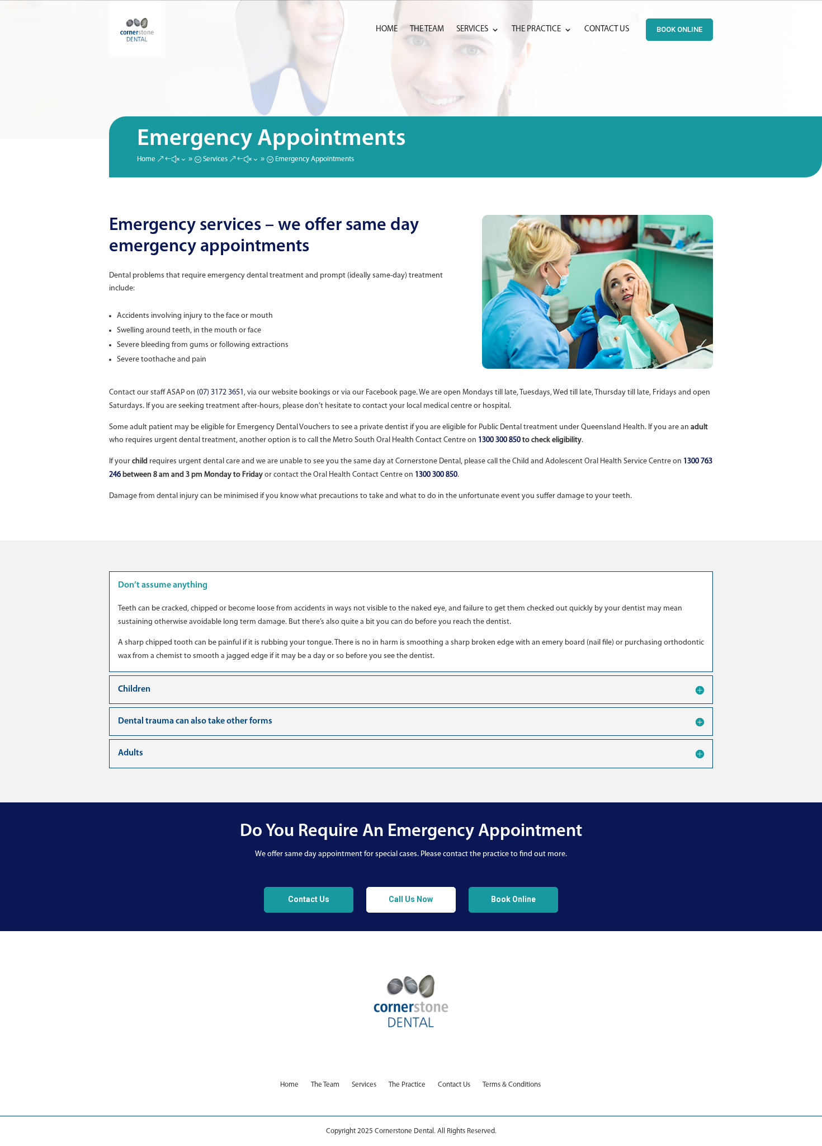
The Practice (536, 30)
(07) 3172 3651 (220, 392)
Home (387, 30)
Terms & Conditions (512, 1084)
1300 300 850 (499, 440)
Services (472, 30)
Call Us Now (411, 899)
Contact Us (606, 30)
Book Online (679, 29)
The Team (427, 30)
